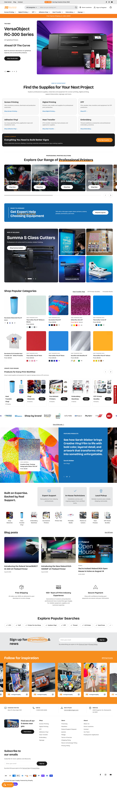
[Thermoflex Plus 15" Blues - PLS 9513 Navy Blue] (49, 361)
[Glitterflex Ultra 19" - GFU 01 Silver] (72, 325)
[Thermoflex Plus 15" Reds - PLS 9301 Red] (27, 361)
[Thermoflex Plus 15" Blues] (58, 341)
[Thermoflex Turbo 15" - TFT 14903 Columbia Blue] (99, 325)
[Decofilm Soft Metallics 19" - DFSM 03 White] (76, 361)
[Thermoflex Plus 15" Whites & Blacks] (36, 305)
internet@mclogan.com (71, 710)
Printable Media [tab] (108, 291)
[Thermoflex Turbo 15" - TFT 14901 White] (94, 325)
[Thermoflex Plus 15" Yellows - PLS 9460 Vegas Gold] (99, 361)
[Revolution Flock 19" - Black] (52, 325)
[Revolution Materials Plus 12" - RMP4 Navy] (12, 323)
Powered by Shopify (26, 780)
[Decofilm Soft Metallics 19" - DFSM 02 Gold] (74, 361)
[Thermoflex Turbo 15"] (103, 305)
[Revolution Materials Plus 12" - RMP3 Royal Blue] (10, 323)
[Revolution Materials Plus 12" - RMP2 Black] (7, 323)
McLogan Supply (14, 780)
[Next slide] (16, 71)
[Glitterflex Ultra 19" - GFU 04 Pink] (79, 325)
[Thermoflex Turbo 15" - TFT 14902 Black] (96, 325)
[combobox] (51, 7)
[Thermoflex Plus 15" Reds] (36, 341)
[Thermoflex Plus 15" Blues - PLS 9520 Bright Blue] (57, 361)
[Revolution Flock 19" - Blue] (49, 325)
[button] (7, 71)
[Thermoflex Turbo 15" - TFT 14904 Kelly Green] (101, 325)
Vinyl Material (24, 462)
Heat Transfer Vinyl (32, 317)
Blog (14, 2)
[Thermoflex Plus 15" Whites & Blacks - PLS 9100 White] (27, 327)
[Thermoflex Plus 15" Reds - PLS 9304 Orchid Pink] (32, 361)
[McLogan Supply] (6, 416)
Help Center (8, 2)
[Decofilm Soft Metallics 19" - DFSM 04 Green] (79, 361)
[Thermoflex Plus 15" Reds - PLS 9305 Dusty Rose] (34, 361)
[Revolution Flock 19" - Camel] (57, 325)
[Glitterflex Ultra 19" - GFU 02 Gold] (74, 325)
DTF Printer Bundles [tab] (94, 291)
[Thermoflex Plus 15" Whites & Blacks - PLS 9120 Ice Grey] (32, 327)
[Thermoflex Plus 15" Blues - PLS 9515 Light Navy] (52, 361)
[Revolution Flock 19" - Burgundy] (54, 325)
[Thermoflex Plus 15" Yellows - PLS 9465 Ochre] (101, 361)
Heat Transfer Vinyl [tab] (79, 291)
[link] (21, 382)
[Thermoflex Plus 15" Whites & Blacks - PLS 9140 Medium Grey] (34, 327)
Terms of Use (83, 644)
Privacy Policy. (93, 644)
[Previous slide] (5, 71)
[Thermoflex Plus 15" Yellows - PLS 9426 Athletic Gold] (94, 361)
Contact (20, 2)
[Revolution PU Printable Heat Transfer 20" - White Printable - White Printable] (5, 361)
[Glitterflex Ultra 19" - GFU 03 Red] (76, 325)
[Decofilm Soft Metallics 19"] (81, 341)
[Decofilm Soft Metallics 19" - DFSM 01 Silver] (72, 361)
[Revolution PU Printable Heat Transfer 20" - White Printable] (14, 341)
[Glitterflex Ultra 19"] (81, 305)
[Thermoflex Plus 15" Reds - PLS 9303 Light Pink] (30, 361)
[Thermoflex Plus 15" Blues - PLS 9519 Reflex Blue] (54, 361)
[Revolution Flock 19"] (58, 305)
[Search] (76, 7)
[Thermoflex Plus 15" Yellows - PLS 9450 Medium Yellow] (96, 361)
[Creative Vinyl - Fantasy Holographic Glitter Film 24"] (29, 449)
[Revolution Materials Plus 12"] (14, 305)
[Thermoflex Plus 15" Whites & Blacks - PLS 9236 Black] (30, 327)
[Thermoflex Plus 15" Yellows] (103, 341)
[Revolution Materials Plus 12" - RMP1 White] (5, 323)
